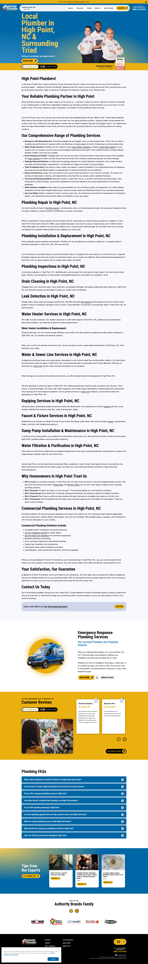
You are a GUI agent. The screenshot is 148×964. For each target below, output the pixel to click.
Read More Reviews (114, 751)
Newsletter (66, 946)
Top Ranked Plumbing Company (76, 1)
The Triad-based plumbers (55, 606)
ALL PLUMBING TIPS (29, 876)
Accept (53, 959)
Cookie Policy (14, 954)
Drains (78, 880)
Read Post (54, 878)
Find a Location (27, 9)
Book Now (121, 8)
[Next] (124, 739)
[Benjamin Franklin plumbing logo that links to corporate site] (9, 8)
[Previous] (119, 739)
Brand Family (67, 943)
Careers (47, 943)
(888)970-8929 (107, 677)
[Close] (58, 949)
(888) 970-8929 (138, 9)
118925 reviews (51, 709)
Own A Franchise (50, 946)
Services (47, 940)
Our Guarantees (68, 940)
